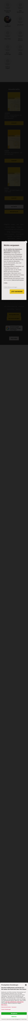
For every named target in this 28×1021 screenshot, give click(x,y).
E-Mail (5, 283)
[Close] (25, 242)
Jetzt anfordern (16, 291)
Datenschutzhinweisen (18, 280)
